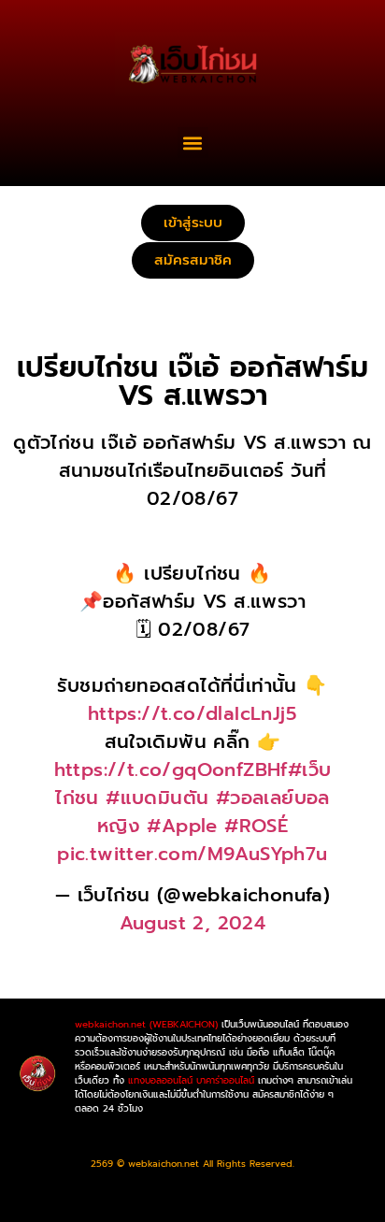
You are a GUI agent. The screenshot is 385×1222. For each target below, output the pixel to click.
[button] (193, 142)
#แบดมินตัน (157, 798)
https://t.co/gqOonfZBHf (171, 769)
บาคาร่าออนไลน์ (225, 1080)
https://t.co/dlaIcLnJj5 (192, 713)
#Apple (182, 826)
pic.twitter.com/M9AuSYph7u (192, 854)
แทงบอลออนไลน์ (160, 1080)
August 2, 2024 (193, 923)
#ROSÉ (256, 826)
